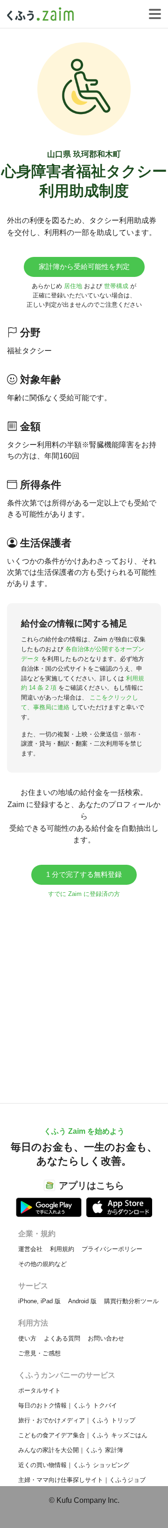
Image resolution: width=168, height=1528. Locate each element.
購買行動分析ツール (131, 1301)
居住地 (73, 286)
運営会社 (30, 1248)
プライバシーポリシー (112, 1248)
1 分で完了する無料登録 (84, 874)
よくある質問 (62, 1338)
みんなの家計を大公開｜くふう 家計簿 (70, 1450)
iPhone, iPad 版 (39, 1301)
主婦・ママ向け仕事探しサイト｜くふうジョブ (82, 1479)
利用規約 (62, 1248)
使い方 (27, 1338)
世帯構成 (116, 286)
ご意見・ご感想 (39, 1353)
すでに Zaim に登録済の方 (84, 893)
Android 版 (82, 1301)
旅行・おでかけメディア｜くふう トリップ (76, 1420)
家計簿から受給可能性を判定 (84, 266)
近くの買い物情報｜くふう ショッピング (73, 1464)
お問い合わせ (106, 1338)
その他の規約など (42, 1263)
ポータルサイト (39, 1390)
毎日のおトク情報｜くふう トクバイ (67, 1405)
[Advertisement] (84, 996)
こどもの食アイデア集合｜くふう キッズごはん (82, 1435)
